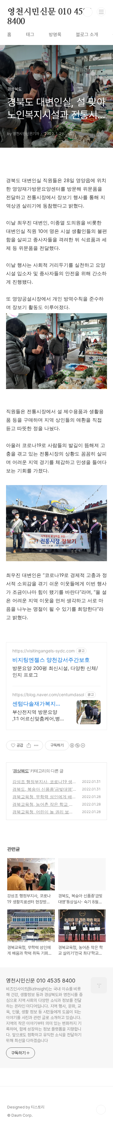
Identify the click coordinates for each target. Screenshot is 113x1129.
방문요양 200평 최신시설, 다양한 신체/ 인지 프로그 (55, 671)
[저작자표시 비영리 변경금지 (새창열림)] (77, 745)
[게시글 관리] (36, 745)
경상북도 (21, 770)
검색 (87, 12)
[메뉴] (101, 11)
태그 (30, 34)
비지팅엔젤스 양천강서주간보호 (51, 660)
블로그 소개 (87, 34)
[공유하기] (29, 745)
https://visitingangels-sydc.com (43, 650)
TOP (101, 1110)
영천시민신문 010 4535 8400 (49, 12)
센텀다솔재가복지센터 (36, 703)
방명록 (55, 34)
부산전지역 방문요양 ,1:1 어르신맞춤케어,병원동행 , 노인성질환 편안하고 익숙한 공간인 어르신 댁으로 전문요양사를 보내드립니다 (38, 715)
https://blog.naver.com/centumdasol (48, 694)
